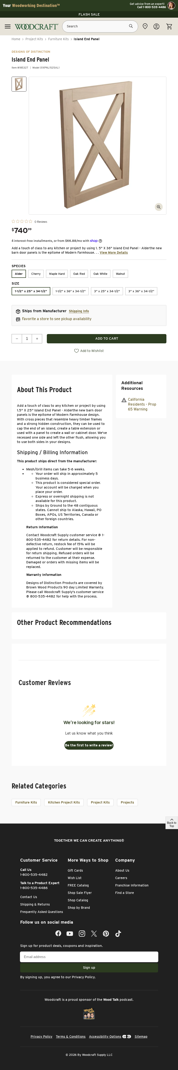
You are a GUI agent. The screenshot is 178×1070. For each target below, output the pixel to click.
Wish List (75, 878)
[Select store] (145, 26)
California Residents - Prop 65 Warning (142, 404)
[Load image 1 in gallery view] (19, 84)
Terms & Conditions (71, 1036)
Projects (127, 802)
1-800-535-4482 (34, 875)
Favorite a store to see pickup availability (57, 319)
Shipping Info (79, 311)
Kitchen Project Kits (64, 802)
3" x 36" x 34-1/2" (141, 291)
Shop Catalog (78, 900)
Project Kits (34, 39)
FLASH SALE (89, 14)
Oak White (100, 274)
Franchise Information (132, 885)
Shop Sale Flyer (80, 893)
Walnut (120, 274)
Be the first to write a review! (89, 745)
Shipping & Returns (35, 904)
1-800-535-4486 (34, 888)
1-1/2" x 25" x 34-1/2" (31, 291)
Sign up (89, 967)
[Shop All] (7, 26)
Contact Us (28, 897)
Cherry (36, 274)
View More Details (114, 252)
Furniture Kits (58, 39)
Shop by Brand (79, 907)
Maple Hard (57, 274)
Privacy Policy (83, 977)
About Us (122, 870)
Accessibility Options (105, 1036)
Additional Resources (132, 385)
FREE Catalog (78, 885)
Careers (121, 878)
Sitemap (141, 1036)
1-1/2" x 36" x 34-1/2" (71, 291)
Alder (19, 274)
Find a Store (124, 893)
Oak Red (79, 274)
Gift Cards (75, 870)
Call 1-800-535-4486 (151, 7)
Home (16, 39)
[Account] (156, 26)
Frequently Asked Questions (41, 912)
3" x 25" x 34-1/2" (107, 291)
